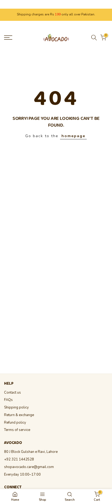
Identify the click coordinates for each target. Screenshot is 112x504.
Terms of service (17, 429)
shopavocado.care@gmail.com (29, 467)
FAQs (8, 399)
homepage (73, 136)
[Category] (42, 496)
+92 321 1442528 (19, 459)
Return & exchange (19, 415)
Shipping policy (16, 407)
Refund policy (15, 422)
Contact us (12, 392)
